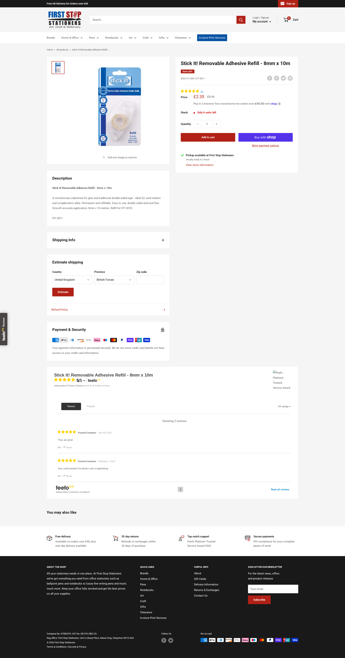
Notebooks (112, 37)
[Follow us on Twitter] (170, 640)
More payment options (265, 145)
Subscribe (259, 599)
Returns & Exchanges (206, 590)
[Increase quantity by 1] (216, 124)
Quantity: (186, 124)
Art (130, 37)
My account (260, 21)
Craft (146, 37)
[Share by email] (290, 78)
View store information (199, 165)
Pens (92, 37)
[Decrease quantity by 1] (197, 124)
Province (99, 272)
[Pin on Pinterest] (276, 78)
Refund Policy (59, 309)
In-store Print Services (212, 37)
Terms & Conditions (56, 646)
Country (56, 272)
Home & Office (70, 37)
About (197, 573)
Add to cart (208, 137)
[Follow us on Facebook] (163, 640)
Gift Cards (200, 579)
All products (62, 49)
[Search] (240, 20)
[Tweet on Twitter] (283, 78)
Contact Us (201, 595)
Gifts (162, 37)
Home (50, 49)
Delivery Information (206, 584)
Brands (51, 37)
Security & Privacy (77, 646)
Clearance (181, 37)
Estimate (63, 292)
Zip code (141, 272)
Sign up (290, 3)
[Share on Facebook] (269, 78)
